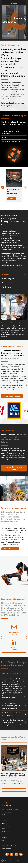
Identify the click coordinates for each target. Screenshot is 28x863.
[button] (22, 3)
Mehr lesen (14, 790)
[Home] (14, 2)
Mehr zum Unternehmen (10, 548)
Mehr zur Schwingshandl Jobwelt (14, 468)
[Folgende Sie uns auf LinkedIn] (14, 645)
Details (12, 198)
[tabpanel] (14, 315)
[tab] (14, 274)
